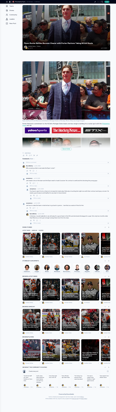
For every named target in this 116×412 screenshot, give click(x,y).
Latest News (28, 153)
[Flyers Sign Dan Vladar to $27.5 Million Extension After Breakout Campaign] (90, 350)
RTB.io (82, 396)
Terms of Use (75, 398)
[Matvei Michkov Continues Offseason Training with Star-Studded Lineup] (51, 350)
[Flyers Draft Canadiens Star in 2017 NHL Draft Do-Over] (32, 244)
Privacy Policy (84, 398)
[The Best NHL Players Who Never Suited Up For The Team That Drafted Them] (90, 244)
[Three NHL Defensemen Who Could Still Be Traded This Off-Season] (71, 244)
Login (106, 1)
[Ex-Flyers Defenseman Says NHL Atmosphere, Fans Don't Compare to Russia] (51, 244)
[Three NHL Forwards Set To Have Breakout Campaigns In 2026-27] (32, 350)
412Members (30, 1)
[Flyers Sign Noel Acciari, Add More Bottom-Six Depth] (71, 350)
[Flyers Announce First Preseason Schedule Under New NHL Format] (32, 320)
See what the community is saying (34, 367)
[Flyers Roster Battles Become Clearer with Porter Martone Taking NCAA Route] (66, 27)
